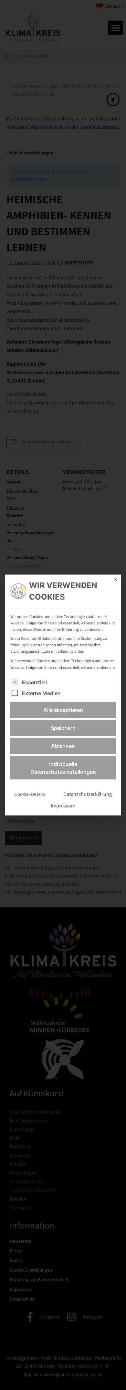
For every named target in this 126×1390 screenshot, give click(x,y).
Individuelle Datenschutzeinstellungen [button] (63, 768)
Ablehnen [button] (63, 746)
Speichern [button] (63, 728)
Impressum (63, 805)
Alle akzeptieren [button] (63, 710)
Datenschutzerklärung (87, 794)
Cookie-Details (29, 794)
